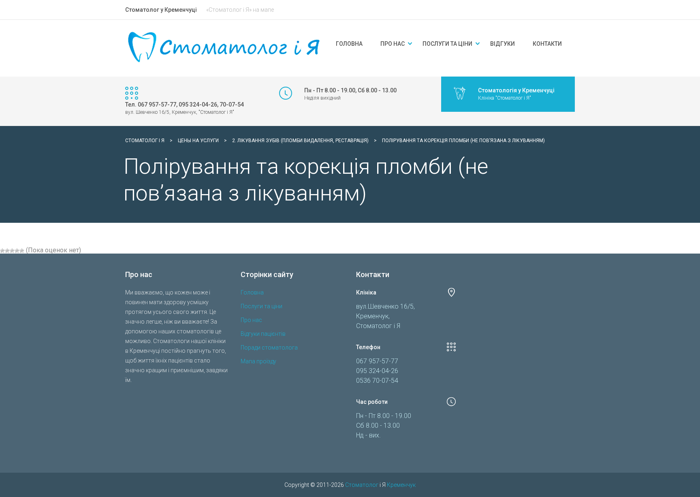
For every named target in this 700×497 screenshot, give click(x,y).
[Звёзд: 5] (21, 250)
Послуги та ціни (447, 44)
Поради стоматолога (269, 347)
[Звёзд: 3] (12, 250)
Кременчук (401, 485)
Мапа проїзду (258, 361)
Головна (349, 44)
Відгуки (502, 44)
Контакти (547, 44)
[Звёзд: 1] (2, 250)
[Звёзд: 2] (7, 250)
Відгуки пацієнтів (263, 334)
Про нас (392, 44)
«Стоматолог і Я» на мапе (240, 9)
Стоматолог (361, 485)
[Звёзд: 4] (17, 250)
